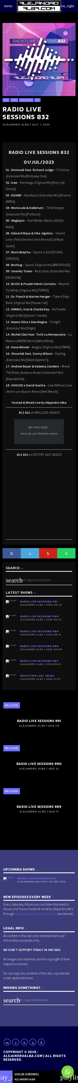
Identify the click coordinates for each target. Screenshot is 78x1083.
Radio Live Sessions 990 (39, 616)
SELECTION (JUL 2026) (37, 676)
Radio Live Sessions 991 (39, 601)
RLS (37, 100)
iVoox (14, 100)
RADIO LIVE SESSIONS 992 (36, 878)
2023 (6, 100)
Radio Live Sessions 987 (39, 661)
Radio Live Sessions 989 (39, 631)
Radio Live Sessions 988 (39, 646)
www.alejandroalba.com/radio (36, 914)
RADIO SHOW (26, 100)
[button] (67, 1072)
